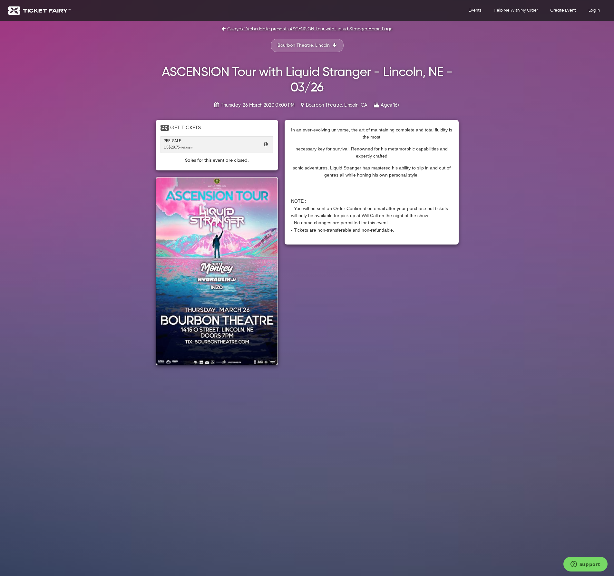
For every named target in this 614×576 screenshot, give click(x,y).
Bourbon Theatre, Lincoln (304, 45)
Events (475, 10)
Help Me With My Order (516, 10)
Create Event (563, 10)
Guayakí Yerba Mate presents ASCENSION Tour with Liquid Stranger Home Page (310, 29)
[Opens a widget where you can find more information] (585, 565)
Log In (594, 10)
